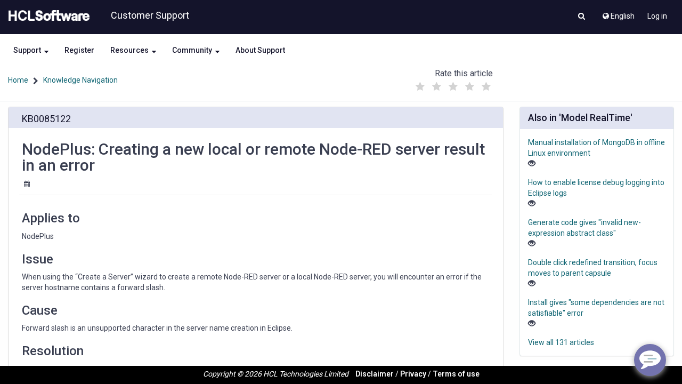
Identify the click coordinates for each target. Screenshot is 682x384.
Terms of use (456, 374)
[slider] (453, 84)
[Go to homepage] (47, 16)
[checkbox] (420, 87)
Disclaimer (374, 374)
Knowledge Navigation (80, 80)
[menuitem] (618, 13)
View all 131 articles (561, 342)
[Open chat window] (650, 360)
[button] (581, 17)
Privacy (413, 374)
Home (18, 80)
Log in (657, 16)
